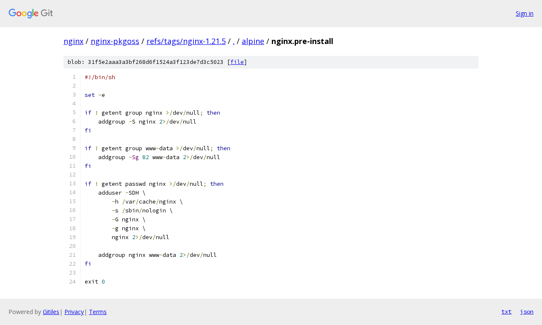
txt (506, 311)
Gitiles (51, 312)
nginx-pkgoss (115, 41)
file (237, 62)
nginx (73, 41)
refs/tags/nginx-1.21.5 (186, 41)
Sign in (525, 13)
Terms (98, 312)
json (527, 311)
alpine (253, 41)
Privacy (74, 312)
